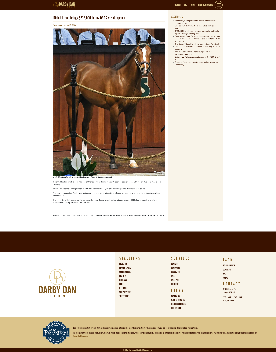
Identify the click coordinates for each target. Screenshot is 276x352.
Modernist (123, 288)
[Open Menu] (218, 5)
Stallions (177, 5)
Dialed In (122, 276)
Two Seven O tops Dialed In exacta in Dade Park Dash (197, 44)
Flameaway (123, 280)
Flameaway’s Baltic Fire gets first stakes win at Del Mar (197, 36)
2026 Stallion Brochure (205, 5)
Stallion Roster (229, 265)
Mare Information (178, 300)
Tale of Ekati (124, 296)
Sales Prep (175, 280)
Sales (185, 5)
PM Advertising (145, 350)
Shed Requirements (178, 304)
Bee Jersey (123, 264)
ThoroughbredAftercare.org (80, 336)
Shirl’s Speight (125, 292)
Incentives (175, 284)
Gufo (121, 284)
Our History (227, 269)
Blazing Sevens (125, 268)
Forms (192, 5)
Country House (125, 272)
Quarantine (175, 268)
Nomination (175, 296)
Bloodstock (175, 272)
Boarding (174, 264)
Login (152, 350)
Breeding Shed (176, 308)
